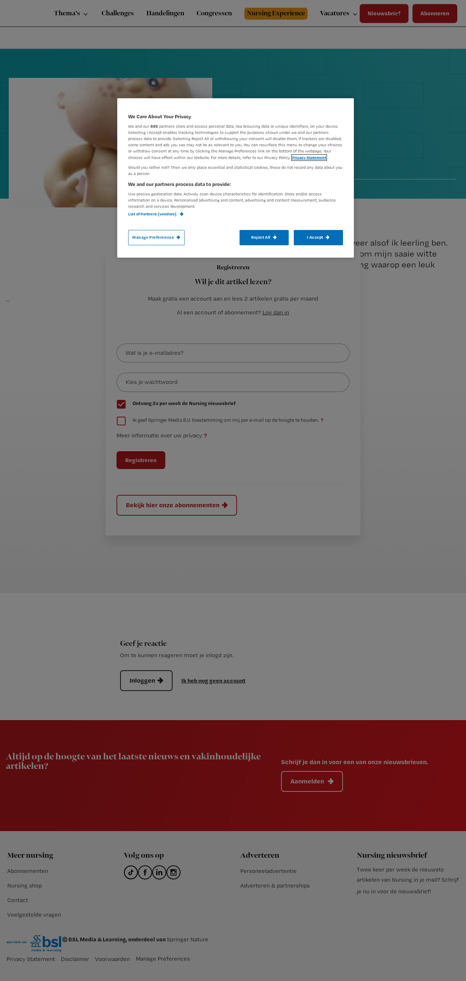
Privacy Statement (309, 157)
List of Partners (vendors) (152, 214)
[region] (235, 178)
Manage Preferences (153, 237)
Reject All (260, 237)
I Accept (315, 237)
